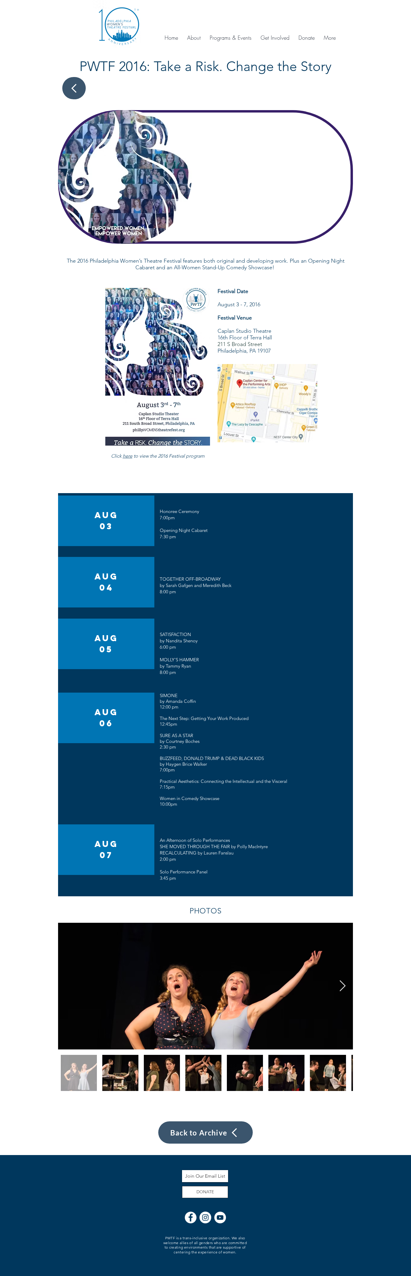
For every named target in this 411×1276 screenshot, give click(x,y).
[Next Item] (342, 986)
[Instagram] (205, 1217)
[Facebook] (190, 1217)
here (127, 456)
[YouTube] (220, 1217)
